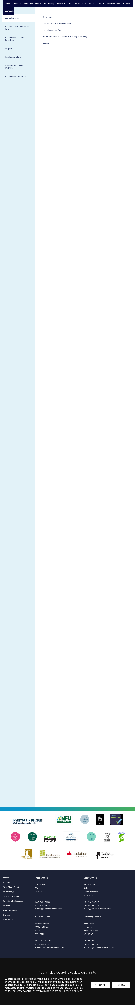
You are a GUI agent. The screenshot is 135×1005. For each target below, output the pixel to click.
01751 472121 (92, 940)
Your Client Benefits (32, 4)
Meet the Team (113, 4)
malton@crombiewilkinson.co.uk (50, 947)
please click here (73, 990)
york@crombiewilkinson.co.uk (49, 909)
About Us (17, 4)
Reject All (121, 984)
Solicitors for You (11, 896)
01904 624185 (43, 902)
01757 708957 (92, 902)
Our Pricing (49, 4)
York (37, 877)
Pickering (88, 916)
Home (7, 4)
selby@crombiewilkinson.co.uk (98, 909)
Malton (39, 916)
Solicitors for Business (13, 901)
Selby (86, 877)
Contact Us (9, 11)
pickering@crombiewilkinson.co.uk (100, 947)
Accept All (100, 984)
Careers (126, 4)
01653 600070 (43, 940)
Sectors (101, 4)
